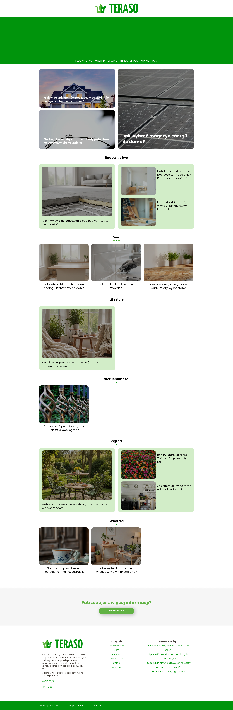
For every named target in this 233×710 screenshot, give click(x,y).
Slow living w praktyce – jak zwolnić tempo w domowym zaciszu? (72, 364)
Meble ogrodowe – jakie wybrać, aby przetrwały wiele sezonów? (74, 506)
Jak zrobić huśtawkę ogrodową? (168, 671)
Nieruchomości (129, 60)
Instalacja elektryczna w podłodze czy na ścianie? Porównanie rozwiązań (174, 174)
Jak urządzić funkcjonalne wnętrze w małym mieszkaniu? (116, 569)
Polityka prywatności (50, 705)
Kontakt (47, 686)
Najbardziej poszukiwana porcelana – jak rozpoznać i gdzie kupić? (64, 569)
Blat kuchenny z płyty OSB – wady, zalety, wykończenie (168, 286)
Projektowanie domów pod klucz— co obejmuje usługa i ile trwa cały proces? (76, 99)
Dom (155, 60)
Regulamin (97, 705)
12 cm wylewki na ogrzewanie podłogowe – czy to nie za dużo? (75, 222)
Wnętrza (100, 60)
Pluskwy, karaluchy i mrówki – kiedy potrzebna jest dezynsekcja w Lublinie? (76, 140)
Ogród (145, 60)
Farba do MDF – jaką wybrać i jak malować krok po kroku (172, 205)
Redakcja (48, 681)
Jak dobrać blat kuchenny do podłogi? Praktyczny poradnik (64, 286)
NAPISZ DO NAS (116, 611)
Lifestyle (113, 60)
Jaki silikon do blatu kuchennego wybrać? (116, 286)
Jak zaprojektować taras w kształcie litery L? (174, 487)
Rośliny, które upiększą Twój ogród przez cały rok (172, 458)
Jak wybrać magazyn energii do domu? (154, 138)
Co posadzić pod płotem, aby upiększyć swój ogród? (64, 428)
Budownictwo (84, 60)
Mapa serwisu (76, 705)
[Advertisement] (116, 37)
